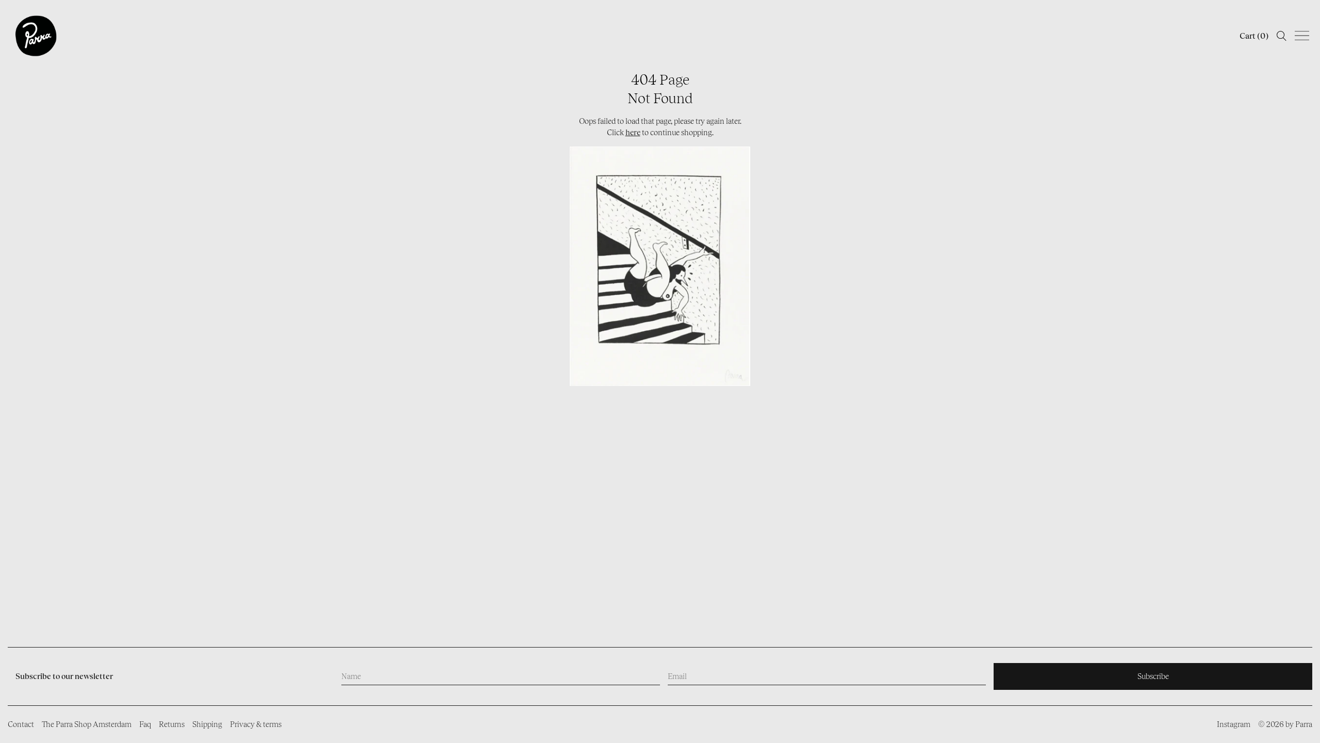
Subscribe (1153, 676)
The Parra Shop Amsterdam (86, 724)
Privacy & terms (256, 724)
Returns (172, 724)
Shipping (207, 724)
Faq (145, 724)
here (632, 132)
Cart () (1254, 36)
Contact (21, 724)
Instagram (1233, 724)
